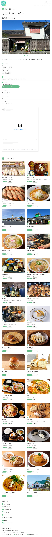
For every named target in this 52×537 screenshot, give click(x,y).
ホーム (31, 6)
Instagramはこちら (6, 103)
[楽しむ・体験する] (5, 297)
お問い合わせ (30, 534)
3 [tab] (27, 55)
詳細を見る (10, 181)
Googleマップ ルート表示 (10, 87)
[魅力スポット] (28, 490)
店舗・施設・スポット (38, 6)
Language (46, 3)
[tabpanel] (26, 37)
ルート (4, 181)
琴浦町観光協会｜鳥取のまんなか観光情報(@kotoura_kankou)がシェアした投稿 (21, 149)
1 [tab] (24, 55)
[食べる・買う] (3, 176)
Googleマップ (23, 532)
